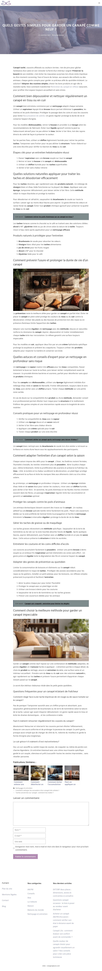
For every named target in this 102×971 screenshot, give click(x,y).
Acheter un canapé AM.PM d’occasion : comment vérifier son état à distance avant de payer (63, 920)
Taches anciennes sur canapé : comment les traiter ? (35, 793)
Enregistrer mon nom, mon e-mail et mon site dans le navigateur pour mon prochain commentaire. (51, 848)
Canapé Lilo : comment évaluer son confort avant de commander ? (63, 933)
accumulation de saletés (34, 116)
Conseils (31, 893)
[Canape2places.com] (6, 3)
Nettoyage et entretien (24, 788)
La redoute (32, 901)
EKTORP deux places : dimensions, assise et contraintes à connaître (63, 892)
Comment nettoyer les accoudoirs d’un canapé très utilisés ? (37, 790)
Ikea (29, 897)
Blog (4, 906)
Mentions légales (9, 894)
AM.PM (30, 889)
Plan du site (7, 888)
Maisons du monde (35, 910)
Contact (5, 900)
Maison (30, 906)
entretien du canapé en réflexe (65, 87)
